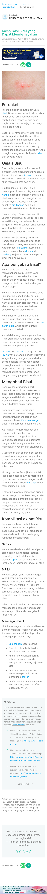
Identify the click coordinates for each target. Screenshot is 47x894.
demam (29, 251)
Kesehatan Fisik (9, 7)
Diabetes (7, 351)
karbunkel (22, 247)
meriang (6, 254)
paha (39, 153)
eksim (20, 351)
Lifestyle (26, 4)
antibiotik (31, 482)
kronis (5, 355)
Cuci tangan (15, 643)
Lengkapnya (23, 784)
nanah (5, 194)
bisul (4, 113)
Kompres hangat (30, 420)
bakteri (25, 676)
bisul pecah (18, 205)
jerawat (28, 175)
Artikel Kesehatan (9, 4)
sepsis (14, 559)
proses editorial (18, 725)
